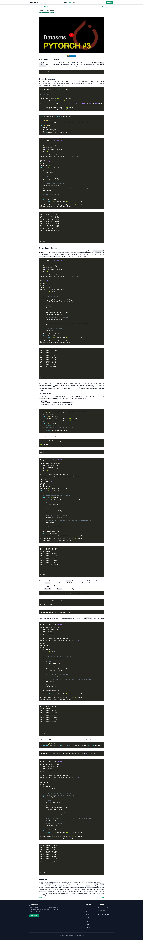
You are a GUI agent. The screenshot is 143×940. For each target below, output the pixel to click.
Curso (65, 2)
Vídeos (74, 2)
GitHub (88, 928)
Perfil (78, 2)
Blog (70, 2)
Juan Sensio (33, 905)
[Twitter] (99, 914)
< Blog (41, 15)
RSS (103, 15)
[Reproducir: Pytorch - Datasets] (71, 35)
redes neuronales (49, 12)
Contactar (109, 2)
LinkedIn (88, 924)
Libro (87, 921)
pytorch (41, 12)
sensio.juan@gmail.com (107, 908)
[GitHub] (102, 914)
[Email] (108, 914)
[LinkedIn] (105, 914)
